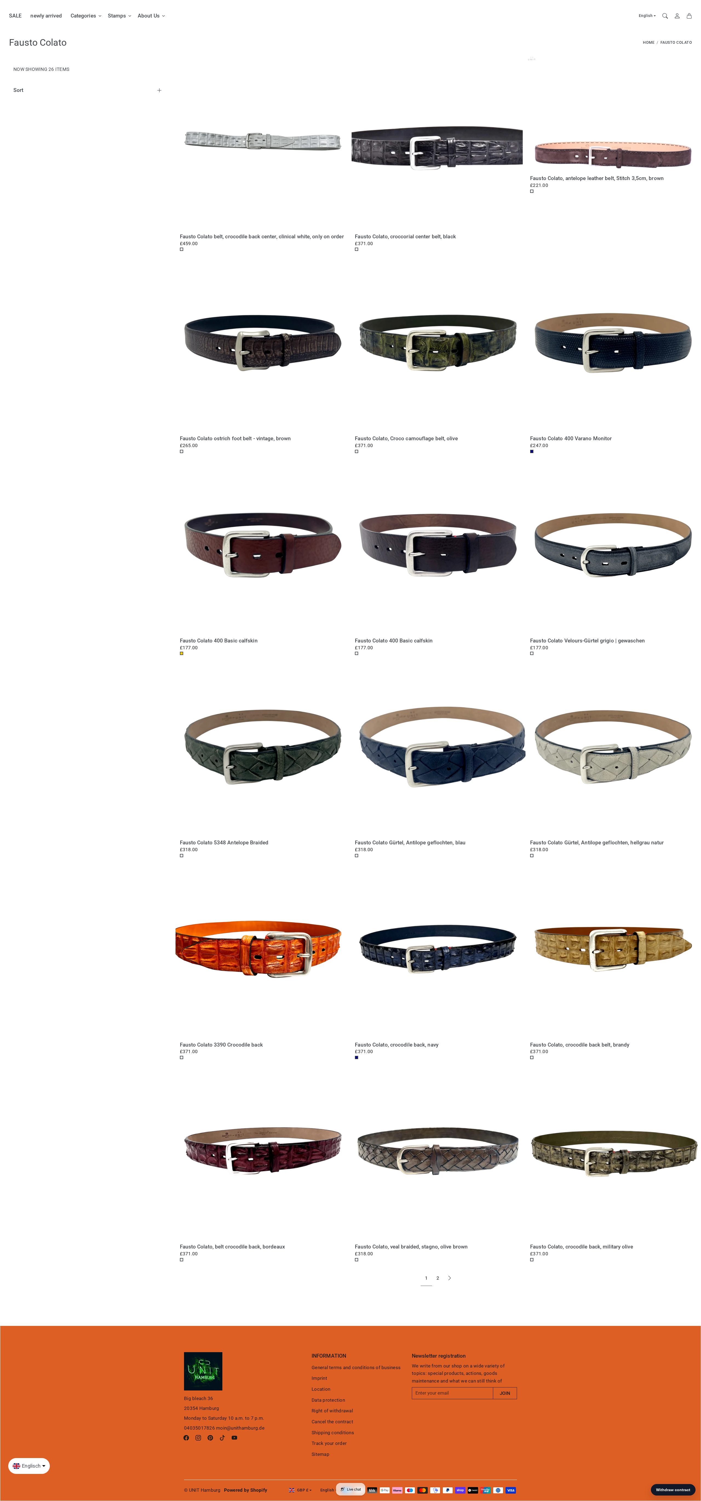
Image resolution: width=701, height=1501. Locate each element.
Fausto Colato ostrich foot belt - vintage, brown (235, 438)
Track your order (329, 1443)
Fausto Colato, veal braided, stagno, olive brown (411, 1247)
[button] (186, 1438)
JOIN (505, 1393)
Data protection (328, 1400)
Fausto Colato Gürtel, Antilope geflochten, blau (410, 842)
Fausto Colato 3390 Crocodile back (221, 1045)
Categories (83, 16)
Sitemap (320, 1454)
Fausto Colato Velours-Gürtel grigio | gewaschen (587, 641)
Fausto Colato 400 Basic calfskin (219, 641)
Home (648, 42)
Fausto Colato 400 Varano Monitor (571, 438)
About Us (149, 16)
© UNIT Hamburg (202, 1490)
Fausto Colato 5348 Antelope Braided (224, 842)
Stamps (117, 16)
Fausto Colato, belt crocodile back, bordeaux (232, 1247)
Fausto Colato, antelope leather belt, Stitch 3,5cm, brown (597, 178)
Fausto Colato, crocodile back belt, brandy (579, 1045)
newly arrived (46, 16)
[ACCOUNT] (677, 16)
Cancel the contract (332, 1421)
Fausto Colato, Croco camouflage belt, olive (406, 438)
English (646, 15)
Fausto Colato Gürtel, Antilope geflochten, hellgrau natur (597, 842)
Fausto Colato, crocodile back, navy (396, 1045)
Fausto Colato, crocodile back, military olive (581, 1247)
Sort (18, 90)
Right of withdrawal (332, 1410)
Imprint (319, 1378)
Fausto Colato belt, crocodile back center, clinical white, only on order (262, 236)
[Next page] (450, 1278)
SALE (15, 16)
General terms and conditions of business (356, 1367)
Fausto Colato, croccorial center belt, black (405, 236)
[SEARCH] (665, 16)
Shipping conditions (333, 1432)
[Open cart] (689, 16)
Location (321, 1389)
